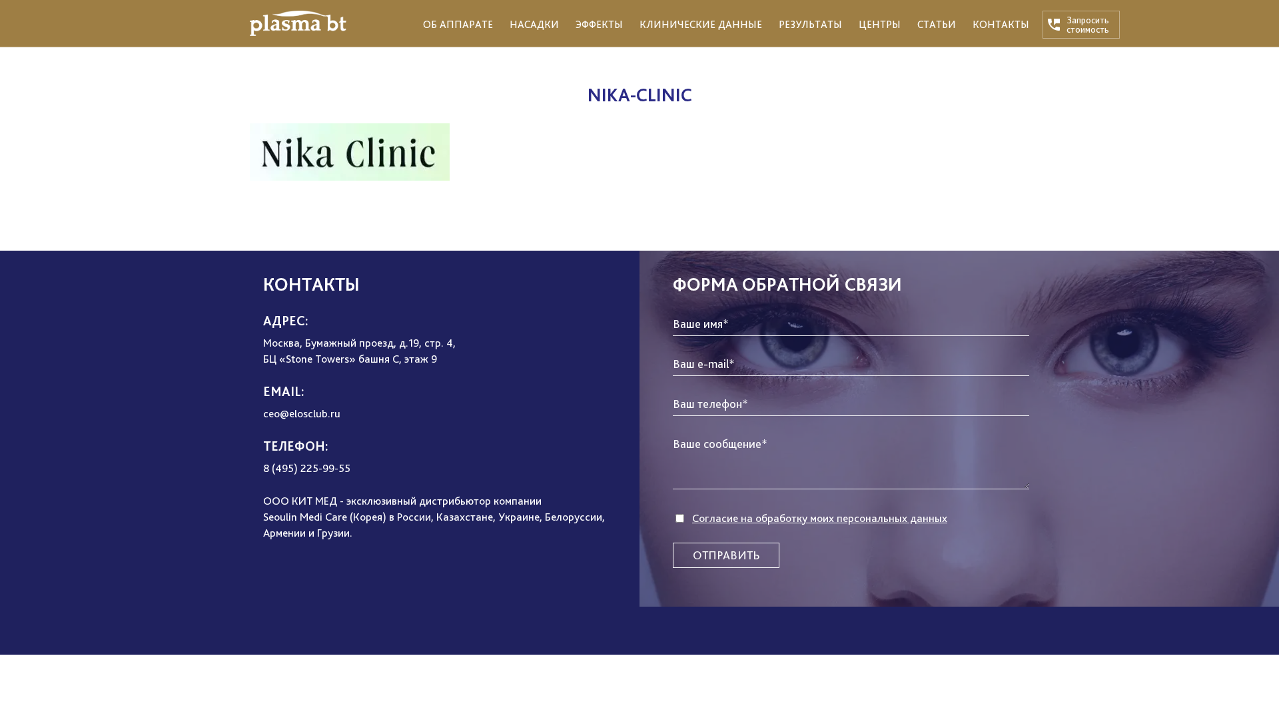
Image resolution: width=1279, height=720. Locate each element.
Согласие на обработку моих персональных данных (819, 518)
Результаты (810, 24)
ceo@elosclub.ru (301, 413)
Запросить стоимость (1087, 25)
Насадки (534, 24)
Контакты (1001, 24)
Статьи (936, 24)
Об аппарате (458, 24)
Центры (880, 24)
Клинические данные (701, 24)
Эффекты (599, 24)
